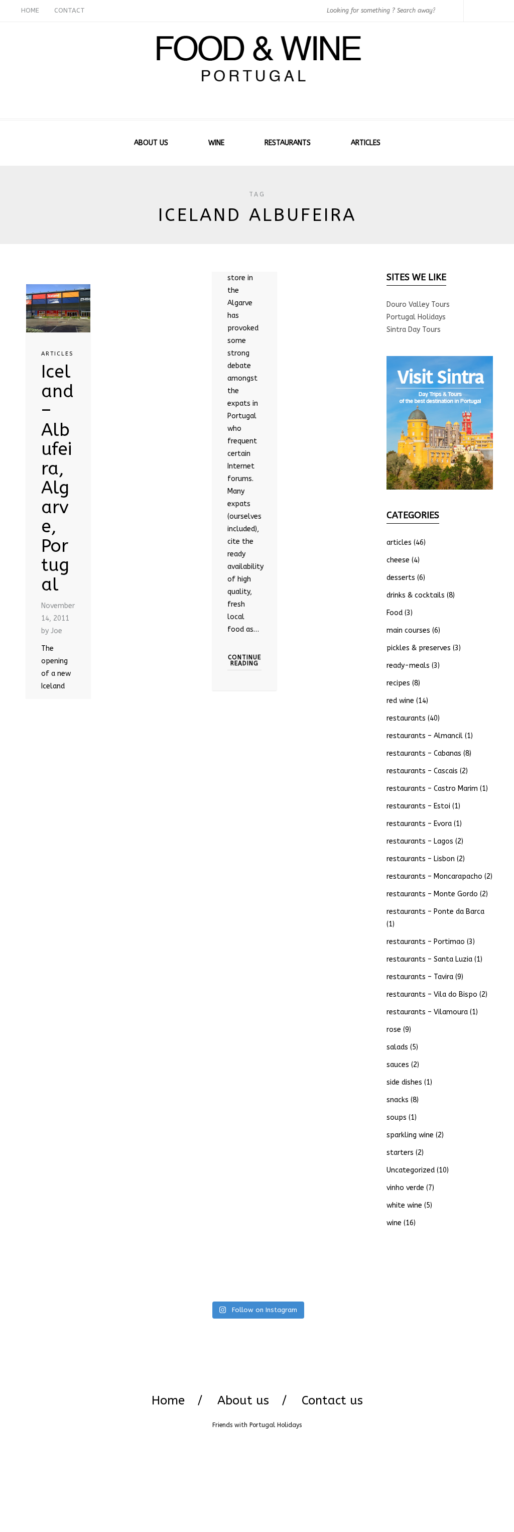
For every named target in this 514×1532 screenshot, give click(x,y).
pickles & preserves (419, 648)
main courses (408, 630)
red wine (400, 700)
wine (394, 1223)
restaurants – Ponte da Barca (435, 911)
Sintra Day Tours (414, 329)
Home (168, 1400)
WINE (216, 143)
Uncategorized (411, 1170)
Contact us (332, 1400)
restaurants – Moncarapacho (434, 876)
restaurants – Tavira (420, 977)
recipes (398, 683)
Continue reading (244, 660)
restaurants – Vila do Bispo (432, 994)
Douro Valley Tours (418, 304)
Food (395, 613)
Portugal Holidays (416, 317)
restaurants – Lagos (420, 841)
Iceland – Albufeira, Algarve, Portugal (57, 478)
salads (397, 1047)
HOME (30, 10)
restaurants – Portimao (426, 941)
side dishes (404, 1082)
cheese (398, 560)
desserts (401, 577)
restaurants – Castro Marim (432, 788)
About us (243, 1400)
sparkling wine (410, 1135)
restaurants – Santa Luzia (429, 959)
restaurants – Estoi (418, 806)
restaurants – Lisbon (421, 859)
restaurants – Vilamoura (427, 1012)
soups (397, 1117)
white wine (404, 1205)
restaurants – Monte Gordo (432, 894)
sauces (398, 1064)
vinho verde (405, 1188)
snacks (398, 1100)
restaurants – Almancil (425, 736)
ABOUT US (151, 143)
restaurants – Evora (419, 823)
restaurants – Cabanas (424, 753)
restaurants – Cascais (422, 771)
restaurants (406, 718)
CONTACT (69, 10)
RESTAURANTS (288, 143)
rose (394, 1029)
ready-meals (408, 665)
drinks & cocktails (416, 595)
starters (400, 1152)
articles (57, 353)
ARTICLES (365, 143)
